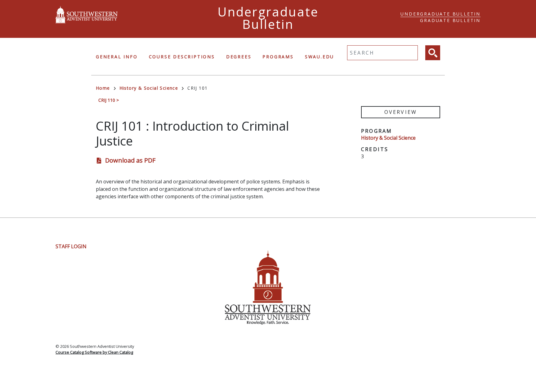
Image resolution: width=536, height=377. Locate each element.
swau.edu (319, 57)
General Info (117, 57)
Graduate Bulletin (450, 20)
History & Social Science (148, 88)
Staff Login (71, 246)
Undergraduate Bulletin (440, 14)
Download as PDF (130, 160)
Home (103, 88)
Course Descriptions (182, 57)
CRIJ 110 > (108, 100)
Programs (277, 57)
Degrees (239, 57)
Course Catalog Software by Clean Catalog (94, 352)
